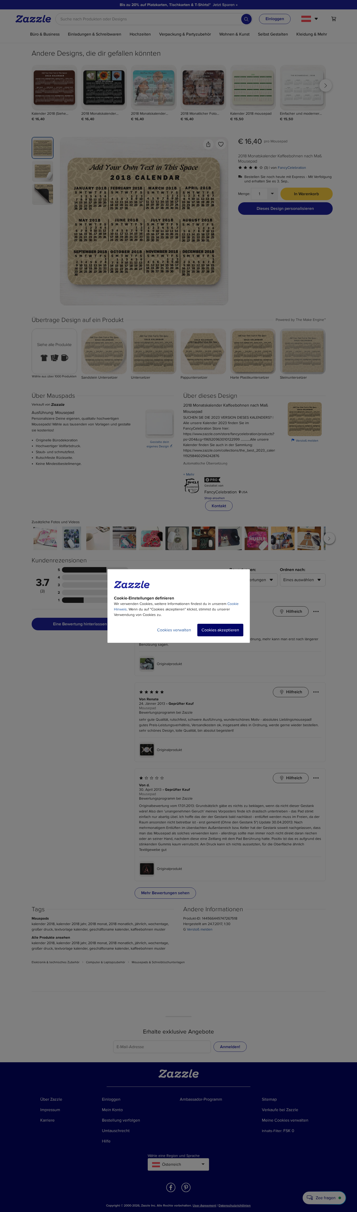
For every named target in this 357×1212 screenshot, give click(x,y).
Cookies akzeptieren (220, 630)
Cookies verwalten (174, 630)
